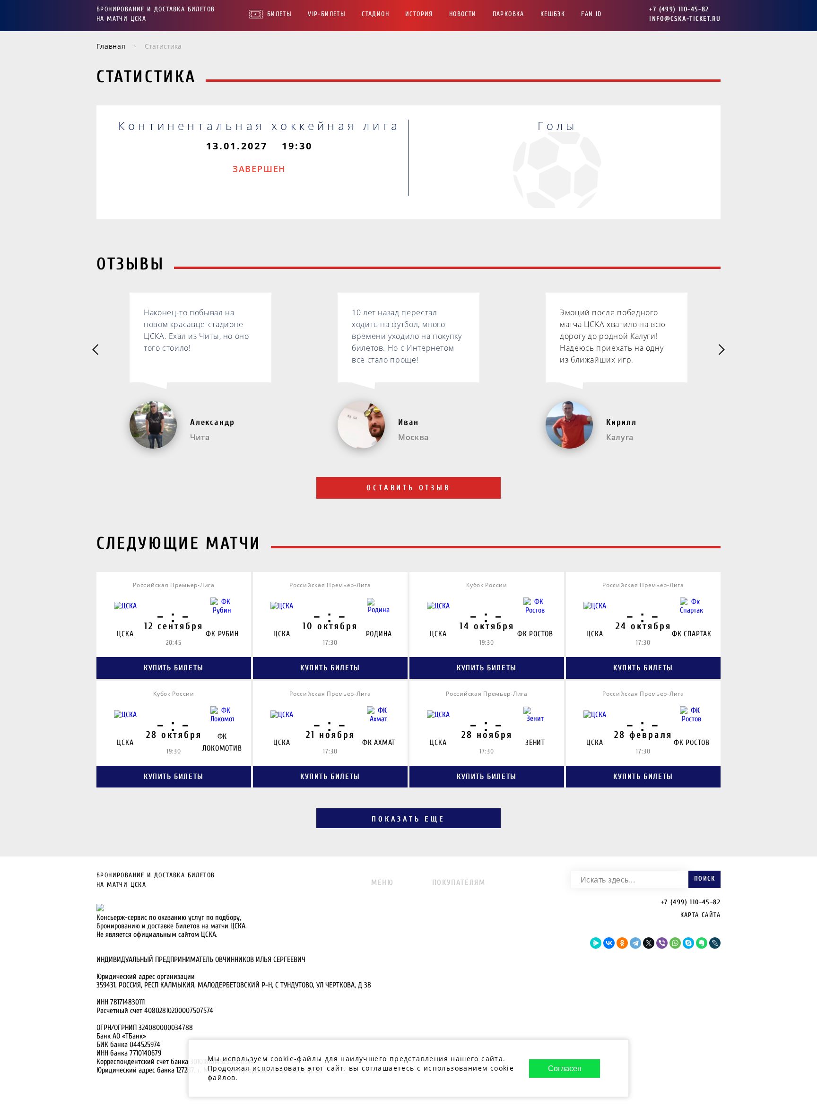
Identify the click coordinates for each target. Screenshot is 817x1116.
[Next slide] (720, 350)
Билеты (279, 14)
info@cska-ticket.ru (685, 19)
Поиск (704, 878)
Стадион (375, 14)
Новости (463, 14)
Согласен (565, 1068)
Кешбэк (552, 14)
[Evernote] (701, 943)
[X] (648, 943)
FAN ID (591, 14)
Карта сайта (700, 915)
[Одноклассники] (622, 943)
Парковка (508, 14)
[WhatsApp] (675, 943)
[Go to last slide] (96, 350)
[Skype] (688, 943)
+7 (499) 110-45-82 (679, 9)
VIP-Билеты (327, 14)
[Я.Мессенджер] (595, 943)
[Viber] (662, 943)
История (419, 14)
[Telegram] (635, 943)
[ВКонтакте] (609, 943)
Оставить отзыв (408, 488)
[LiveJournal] (715, 943)
